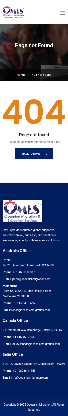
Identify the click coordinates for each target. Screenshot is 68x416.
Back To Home (31, 153)
